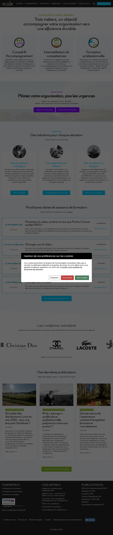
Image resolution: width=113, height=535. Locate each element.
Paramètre (54, 278)
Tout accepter (81, 278)
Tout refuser (67, 278)
